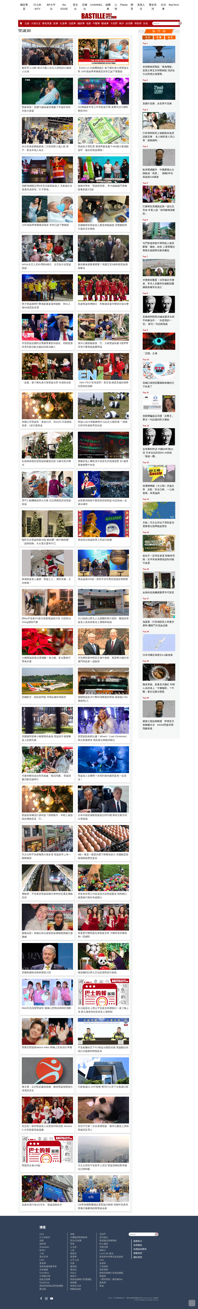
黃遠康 (42, 1263)
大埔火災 (36, 23)
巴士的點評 (44, 1237)
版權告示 (137, 1241)
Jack (101, 1260)
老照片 (73, 1276)
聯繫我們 (137, 1253)
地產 (88, 23)
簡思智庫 (103, 1269)
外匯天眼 (103, 1247)
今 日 (147, 37)
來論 (101, 1286)
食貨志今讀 (75, 1286)
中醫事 (96, 23)
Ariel (41, 1234)
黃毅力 (102, 1250)
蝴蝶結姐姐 (75, 1289)
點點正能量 (44, 1279)
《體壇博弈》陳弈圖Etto (111, 1279)
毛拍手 (102, 1234)
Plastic (124, 4)
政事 (55, 23)
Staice (73, 1273)
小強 (41, 1253)
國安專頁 (24, 6)
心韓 (116, 6)
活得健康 (43, 1269)
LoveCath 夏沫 (106, 1253)
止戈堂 (73, 1247)
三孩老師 (103, 1266)
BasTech (174, 4)
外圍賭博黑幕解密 (78, 1237)
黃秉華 (73, 1257)
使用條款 (137, 1245)
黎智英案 (47, 23)
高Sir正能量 (75, 1240)
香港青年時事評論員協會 (111, 1257)
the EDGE (64, 6)
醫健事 (105, 23)
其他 (145, 23)
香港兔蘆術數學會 (48, 1266)
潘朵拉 (73, 1269)
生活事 (163, 6)
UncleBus (44, 1273)
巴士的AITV (37, 6)
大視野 (114, 23)
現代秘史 (103, 1237)
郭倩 (72, 1244)
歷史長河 (153, 6)
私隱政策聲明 (139, 1249)
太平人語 (74, 1260)
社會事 (63, 23)
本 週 (159, 37)
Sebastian (44, 1247)
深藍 (41, 1240)
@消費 (129, 23)
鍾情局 (42, 1244)
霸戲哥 (73, 1253)
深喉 (72, 1234)
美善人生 (141, 6)
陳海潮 (102, 1282)
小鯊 (72, 1250)
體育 (132, 6)
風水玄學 (43, 1257)
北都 (27, 23)
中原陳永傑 (44, 1276)
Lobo (41, 1260)
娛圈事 (108, 6)
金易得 (102, 1263)
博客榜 (138, 23)
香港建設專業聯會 (108, 1240)
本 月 (170, 37)
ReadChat (44, 1282)
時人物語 (103, 1244)
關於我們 (137, 1257)
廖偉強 (73, 1266)
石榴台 (84, 6)
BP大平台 (51, 6)
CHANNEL (96, 4)
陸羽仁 (42, 1250)
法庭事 (72, 23)
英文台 (75, 6)
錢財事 (81, 23)
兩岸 (121, 23)
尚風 (72, 1263)
